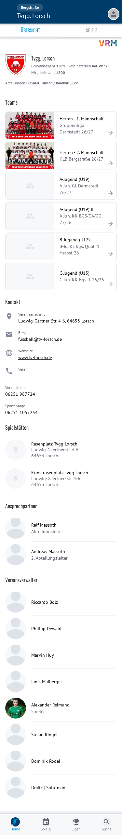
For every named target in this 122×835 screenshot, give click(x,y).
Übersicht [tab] (30, 30)
